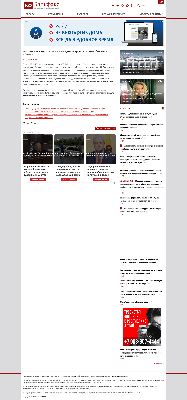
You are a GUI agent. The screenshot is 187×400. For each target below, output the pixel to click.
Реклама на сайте (134, 393)
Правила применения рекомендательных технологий (108, 393)
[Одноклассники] (132, 5)
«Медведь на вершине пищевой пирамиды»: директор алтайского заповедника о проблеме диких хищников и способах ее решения (141, 184)
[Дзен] (123, 5)
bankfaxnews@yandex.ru (119, 376)
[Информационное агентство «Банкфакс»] (45, 5)
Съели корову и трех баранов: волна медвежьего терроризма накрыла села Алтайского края (65, 108)
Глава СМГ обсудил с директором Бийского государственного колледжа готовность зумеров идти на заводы (140, 352)
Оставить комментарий (105, 128)
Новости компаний (151, 14)
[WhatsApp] (35, 122)
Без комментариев (113, 14)
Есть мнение (55, 14)
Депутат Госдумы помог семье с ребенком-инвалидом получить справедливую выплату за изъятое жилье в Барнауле (140, 159)
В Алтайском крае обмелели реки (134, 302)
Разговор (83, 14)
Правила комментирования (78, 393)
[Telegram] (113, 5)
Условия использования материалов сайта (52, 393)
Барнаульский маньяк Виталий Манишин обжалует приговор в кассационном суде (60, 111)
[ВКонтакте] (118, 5)
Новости (29, 14)
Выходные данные (29, 393)
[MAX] (128, 5)
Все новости (159, 363)
